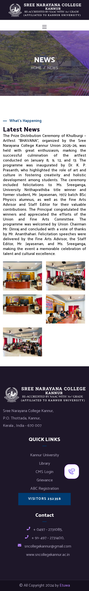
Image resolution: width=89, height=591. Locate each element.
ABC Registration (44, 488)
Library (44, 463)
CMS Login (44, 472)
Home (36, 68)
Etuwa (65, 586)
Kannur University (44, 455)
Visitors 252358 (44, 499)
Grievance (45, 480)
